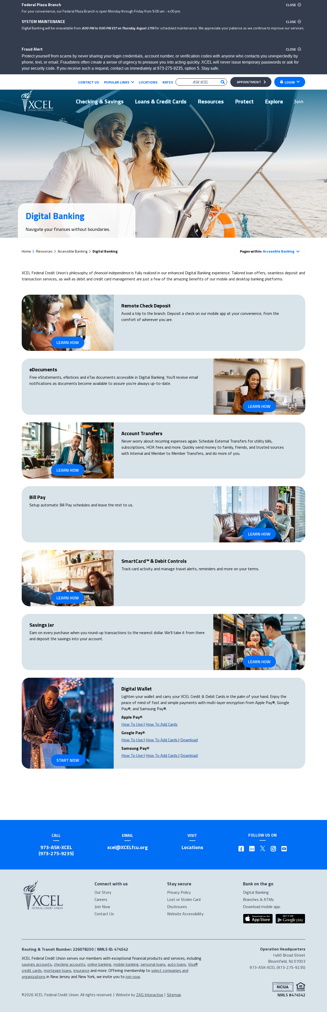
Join (298, 101)
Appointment (249, 82)
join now (133, 976)
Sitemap (174, 995)
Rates (167, 82)
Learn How (67, 342)
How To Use (132, 724)
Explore (274, 101)
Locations (148, 82)
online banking (99, 964)
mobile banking (126, 964)
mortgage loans (57, 970)
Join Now (102, 906)
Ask (222, 82)
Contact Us (88, 82)
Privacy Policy (179, 892)
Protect (244, 101)
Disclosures (177, 906)
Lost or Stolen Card (184, 899)
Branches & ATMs (258, 899)
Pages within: (267, 251)
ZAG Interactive (149, 995)
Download (189, 740)
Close (294, 4)
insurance (81, 970)
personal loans (153, 964)
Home (26, 251)
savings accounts (37, 964)
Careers (101, 899)
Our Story (103, 892)
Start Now (67, 760)
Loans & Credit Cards (160, 101)
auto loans (177, 964)
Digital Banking (256, 892)
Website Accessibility (185, 914)
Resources (211, 101)
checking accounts (69, 964)
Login (290, 82)
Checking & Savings (100, 101)
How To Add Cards (162, 724)
